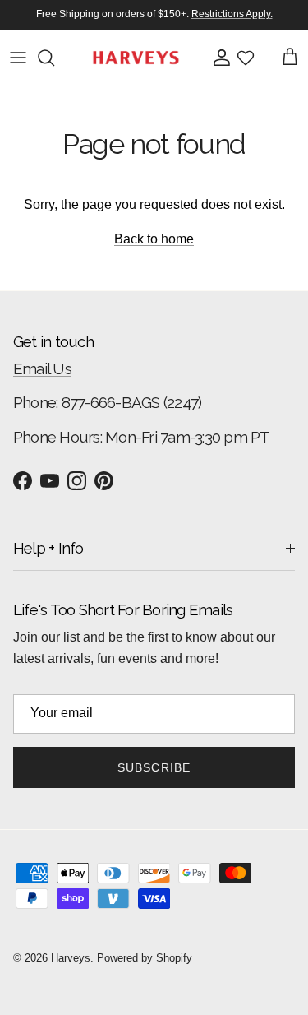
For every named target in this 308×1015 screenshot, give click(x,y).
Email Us (42, 368)
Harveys (70, 958)
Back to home (154, 239)
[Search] (54, 57)
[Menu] (18, 57)
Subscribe (154, 767)
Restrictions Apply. (232, 14)
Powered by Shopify (144, 958)
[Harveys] (135, 57)
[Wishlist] (245, 57)
